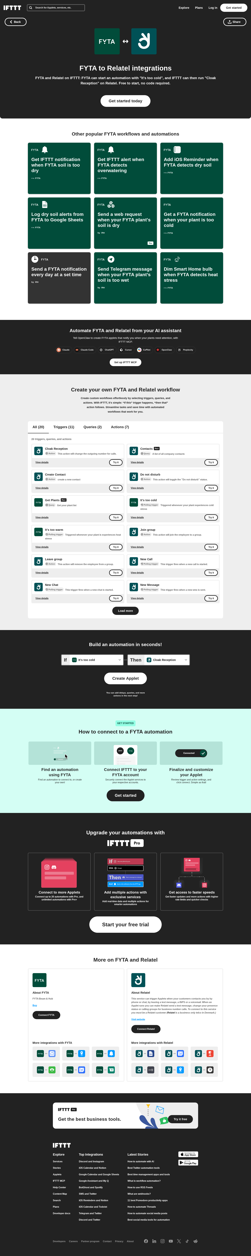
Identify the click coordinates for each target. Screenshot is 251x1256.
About (130, 1241)
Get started (234, 7)
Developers (59, 1241)
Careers (73, 1241)
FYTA (88, 68)
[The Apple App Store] (188, 1154)
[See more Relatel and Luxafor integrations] (145, 1070)
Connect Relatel (146, 1029)
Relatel (118, 68)
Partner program (90, 1241)
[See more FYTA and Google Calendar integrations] (75, 1070)
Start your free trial (125, 924)
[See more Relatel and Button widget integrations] (204, 1054)
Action (52, 453)
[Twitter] (179, 1241)
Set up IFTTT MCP (125, 362)
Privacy (119, 1241)
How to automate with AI (141, 1161)
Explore (184, 7)
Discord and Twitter (89, 1220)
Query (147, 453)
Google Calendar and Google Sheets (99, 1174)
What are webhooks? (139, 1194)
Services (57, 1161)
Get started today (125, 101)
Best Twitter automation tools (144, 1168)
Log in (213, 7)
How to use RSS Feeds (140, 1187)
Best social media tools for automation (149, 1220)
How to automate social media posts (147, 1213)
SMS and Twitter (88, 1194)
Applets (57, 1174)
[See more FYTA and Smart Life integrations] (46, 1054)
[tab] (38, 427)
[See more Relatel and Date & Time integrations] (204, 1070)
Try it (116, 462)
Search (57, 1200)
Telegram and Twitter (90, 1213)
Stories (57, 1168)
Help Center (59, 1187)
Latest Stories (138, 1154)
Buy (35, 1005)
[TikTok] (187, 1241)
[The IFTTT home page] (12, 7)
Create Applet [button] (125, 678)
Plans (199, 7)
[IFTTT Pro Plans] (157, 449)
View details (42, 462)
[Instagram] (162, 1241)
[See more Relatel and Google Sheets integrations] (145, 1054)
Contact (107, 1241)
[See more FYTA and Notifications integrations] (105, 1054)
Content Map (60, 1194)
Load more (125, 610)
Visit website (138, 1019)
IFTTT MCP (59, 1181)
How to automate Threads (142, 1207)
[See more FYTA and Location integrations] (75, 1054)
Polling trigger (151, 505)
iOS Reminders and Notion (93, 1200)
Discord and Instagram (91, 1161)
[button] (126, 795)
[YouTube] (170, 1241)
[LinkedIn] (154, 1241)
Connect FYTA (46, 1015)
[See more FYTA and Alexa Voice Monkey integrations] (46, 1070)
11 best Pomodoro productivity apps (148, 1200)
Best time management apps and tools (149, 1174)
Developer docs (61, 1213)
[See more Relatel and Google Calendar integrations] (174, 1054)
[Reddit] (195, 1241)
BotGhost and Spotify (91, 1187)
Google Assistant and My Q (94, 1181)
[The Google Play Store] (188, 1163)
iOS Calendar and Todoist (93, 1207)
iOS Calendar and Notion (92, 1168)
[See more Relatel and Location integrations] (174, 1070)
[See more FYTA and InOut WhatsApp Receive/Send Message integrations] (105, 1070)
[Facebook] (146, 1241)
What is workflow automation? (144, 1181)
